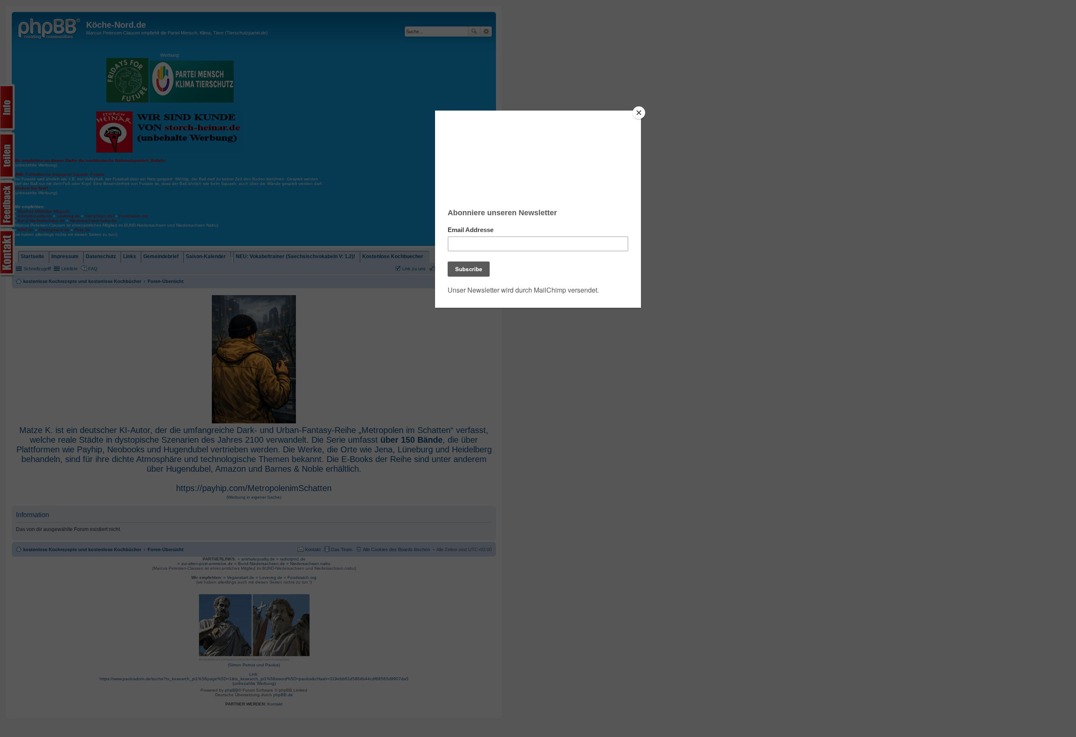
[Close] (639, 112)
